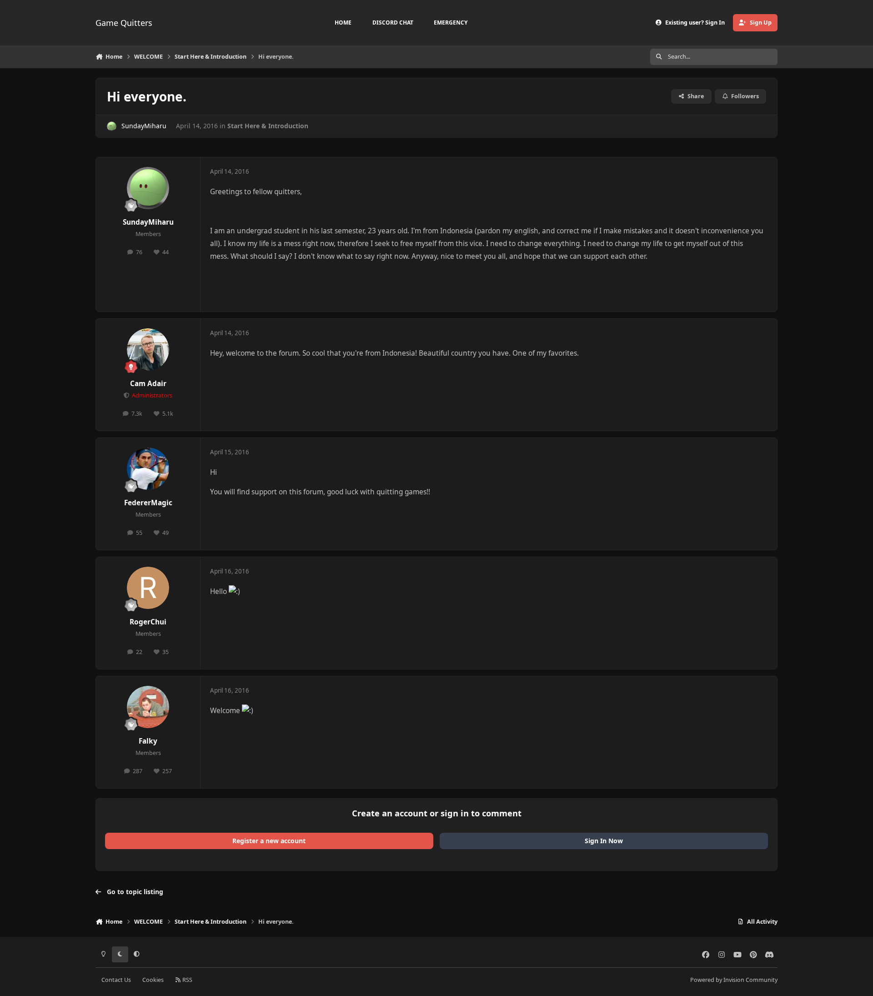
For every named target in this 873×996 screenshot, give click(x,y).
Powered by (734, 980)
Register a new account (269, 840)
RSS (186, 980)
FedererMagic (148, 503)
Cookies (153, 980)
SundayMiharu (143, 125)
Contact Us (116, 980)
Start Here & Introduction (267, 125)
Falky (148, 741)
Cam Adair (148, 383)
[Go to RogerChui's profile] (148, 588)
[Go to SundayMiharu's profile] (111, 126)
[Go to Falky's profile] (148, 707)
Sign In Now (604, 840)
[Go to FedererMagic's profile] (148, 469)
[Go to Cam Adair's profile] (148, 349)
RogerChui (148, 622)
